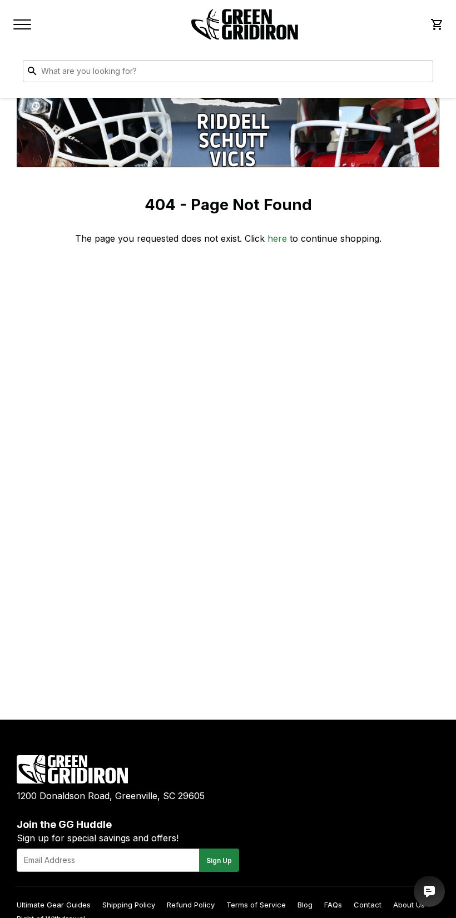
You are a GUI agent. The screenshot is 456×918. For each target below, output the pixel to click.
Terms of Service (256, 904)
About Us (409, 904)
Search (422, 73)
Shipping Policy (128, 904)
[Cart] (436, 24)
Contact (367, 904)
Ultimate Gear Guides (54, 904)
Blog (305, 904)
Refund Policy (191, 904)
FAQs (333, 904)
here (277, 238)
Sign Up (219, 860)
